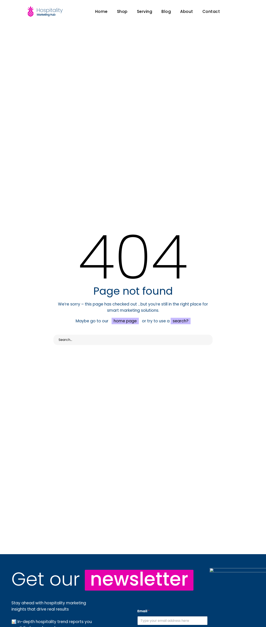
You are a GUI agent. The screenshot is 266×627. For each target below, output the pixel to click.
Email (143, 611)
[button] (235, 11)
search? (180, 321)
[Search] (207, 340)
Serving (144, 11)
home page (125, 321)
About (186, 11)
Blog (166, 11)
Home (101, 11)
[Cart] (250, 11)
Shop (122, 11)
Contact (211, 11)
